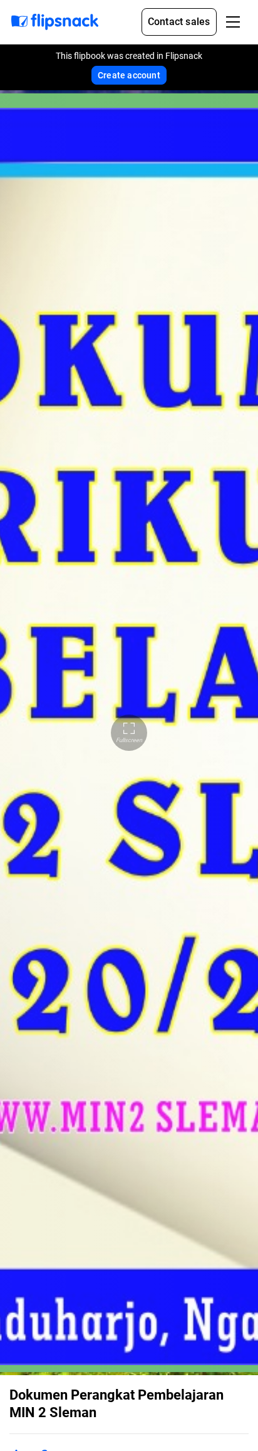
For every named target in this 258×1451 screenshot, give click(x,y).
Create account (129, 75)
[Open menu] (233, 22)
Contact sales (179, 22)
